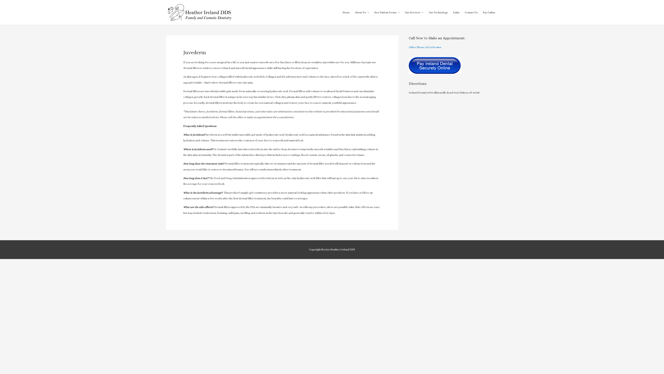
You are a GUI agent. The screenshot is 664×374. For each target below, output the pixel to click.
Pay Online (489, 12)
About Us (360, 12)
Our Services (412, 12)
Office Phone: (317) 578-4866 (425, 47)
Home (346, 12)
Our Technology (438, 12)
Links (456, 12)
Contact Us (471, 12)
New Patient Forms (385, 12)
